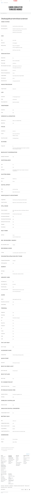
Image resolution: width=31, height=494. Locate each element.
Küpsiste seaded (10, 487)
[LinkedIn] (25, 489)
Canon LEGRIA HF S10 (3, 13)
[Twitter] (27, 489)
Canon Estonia (3, 489)
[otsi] (1, 0)
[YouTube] (29, 489)
